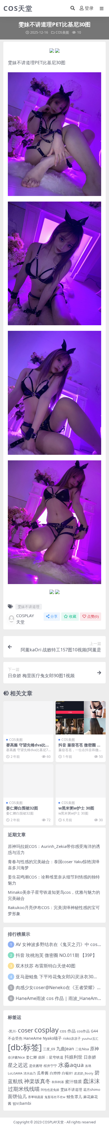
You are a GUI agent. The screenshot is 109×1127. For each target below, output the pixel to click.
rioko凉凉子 (72, 1038)
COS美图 (62, 32)
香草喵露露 (35, 1097)
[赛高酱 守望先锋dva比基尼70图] (28, 717)
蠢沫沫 (91, 1081)
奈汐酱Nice (16, 1057)
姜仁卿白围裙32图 (22, 808)
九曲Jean (65, 1049)
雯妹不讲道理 (21, 62)
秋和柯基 (58, 1082)
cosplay (46, 1029)
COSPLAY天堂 (25, 619)
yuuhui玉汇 (90, 1038)
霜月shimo (91, 1089)
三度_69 (49, 1049)
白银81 (67, 1073)
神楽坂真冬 (37, 1081)
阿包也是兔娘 (50, 1090)
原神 (94, 1049)
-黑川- (12, 1031)
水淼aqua (71, 1065)
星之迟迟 (18, 1064)
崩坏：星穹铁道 (50, 1057)
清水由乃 (29, 1073)
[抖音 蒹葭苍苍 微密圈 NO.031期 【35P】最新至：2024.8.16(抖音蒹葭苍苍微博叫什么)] (81, 717)
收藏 (72, 616)
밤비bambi (22, 1103)
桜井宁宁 (50, 1065)
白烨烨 (55, 1073)
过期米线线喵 (24, 1088)
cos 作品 (68, 1031)
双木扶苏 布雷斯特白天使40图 (45, 966)
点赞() (93, 616)
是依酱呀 (35, 1065)
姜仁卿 (31, 1057)
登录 (89, 8)
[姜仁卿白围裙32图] (28, 780)
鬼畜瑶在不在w (54, 1097)
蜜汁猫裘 (73, 1081)
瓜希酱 (43, 1073)
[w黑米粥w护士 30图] (81, 780)
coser (25, 1030)
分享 (54, 616)
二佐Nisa (82, 1049)
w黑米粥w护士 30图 (76, 808)
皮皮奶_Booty (83, 1073)
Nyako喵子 (52, 1038)
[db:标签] (25, 1047)
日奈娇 (90, 1057)
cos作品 (83, 1031)
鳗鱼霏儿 (74, 1096)
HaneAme (32, 1038)
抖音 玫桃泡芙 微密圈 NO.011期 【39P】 (56, 955)
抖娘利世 (73, 1057)
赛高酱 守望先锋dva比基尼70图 (27, 747)
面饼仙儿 (17, 1096)
